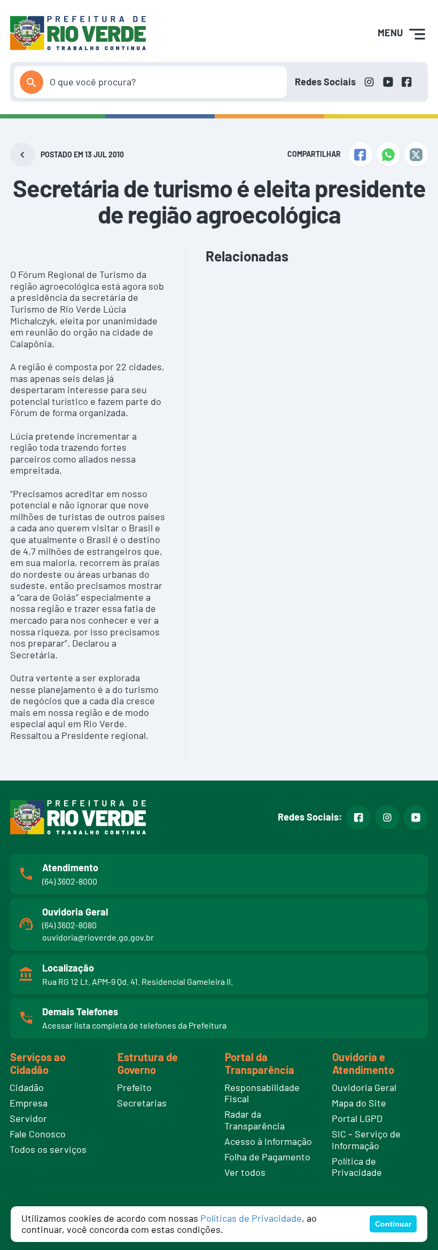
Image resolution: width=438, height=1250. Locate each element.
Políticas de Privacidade (251, 1218)
